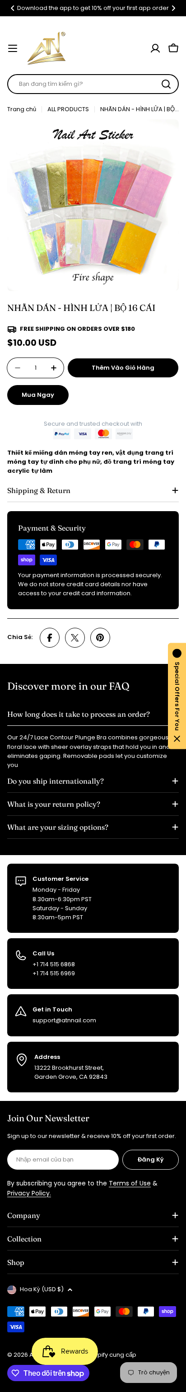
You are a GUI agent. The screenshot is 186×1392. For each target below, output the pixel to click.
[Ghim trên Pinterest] (100, 638)
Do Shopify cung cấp (106, 1354)
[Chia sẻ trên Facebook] (50, 638)
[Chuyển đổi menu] (12, 48)
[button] (12, 8)
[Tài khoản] (155, 48)
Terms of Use (130, 1183)
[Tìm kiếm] (166, 84)
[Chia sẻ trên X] (75, 638)
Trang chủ (21, 109)
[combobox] (93, 84)
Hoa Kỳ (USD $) (42, 1289)
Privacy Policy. (29, 1193)
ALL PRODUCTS (68, 109)
